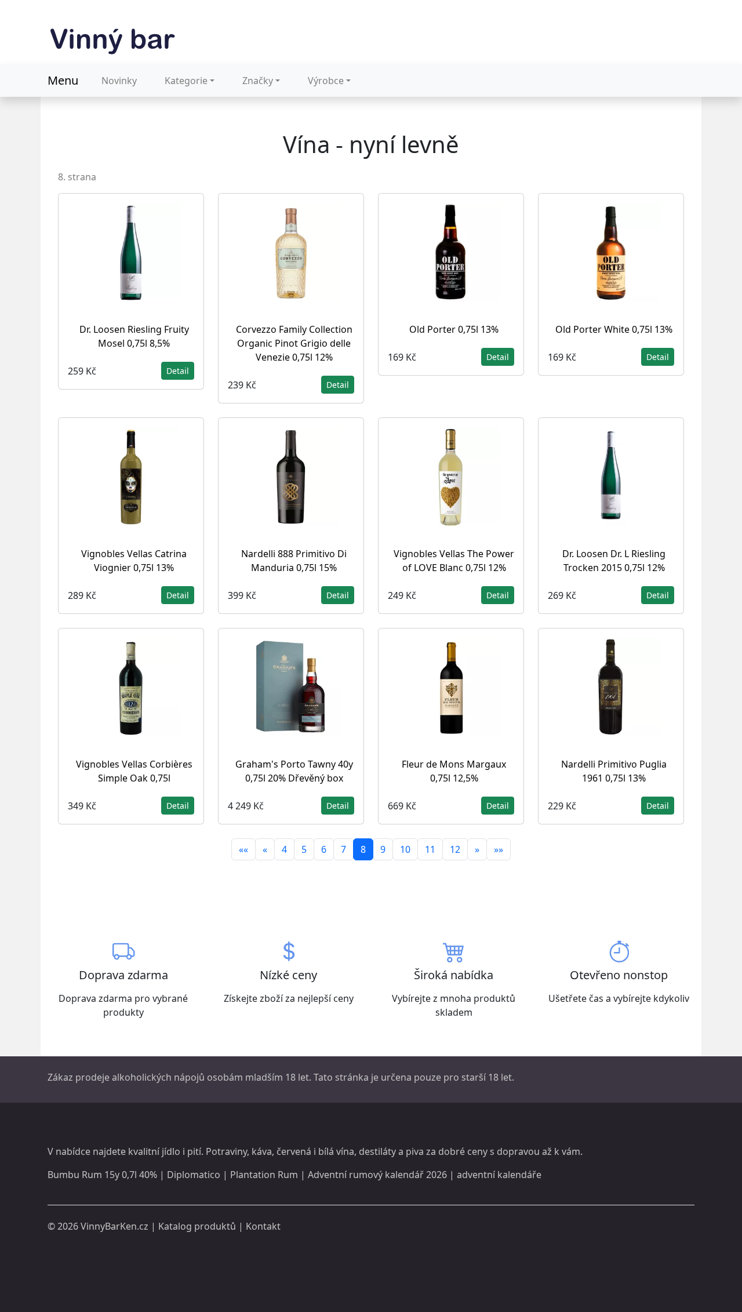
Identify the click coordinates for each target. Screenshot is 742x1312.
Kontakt (263, 1226)
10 (405, 849)
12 (455, 849)
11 (430, 849)
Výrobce (326, 80)
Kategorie (186, 80)
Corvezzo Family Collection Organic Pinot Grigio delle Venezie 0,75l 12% (294, 343)
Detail (177, 370)
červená (294, 1151)
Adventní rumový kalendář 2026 (377, 1174)
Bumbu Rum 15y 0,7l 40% (102, 1174)
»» (498, 849)
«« (243, 849)
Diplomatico (193, 1174)
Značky (257, 80)
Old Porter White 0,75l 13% (613, 329)
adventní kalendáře (499, 1174)
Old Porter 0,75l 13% (454, 329)
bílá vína (336, 1151)
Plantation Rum (264, 1174)
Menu (63, 80)
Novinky (119, 80)
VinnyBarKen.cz (114, 1226)
